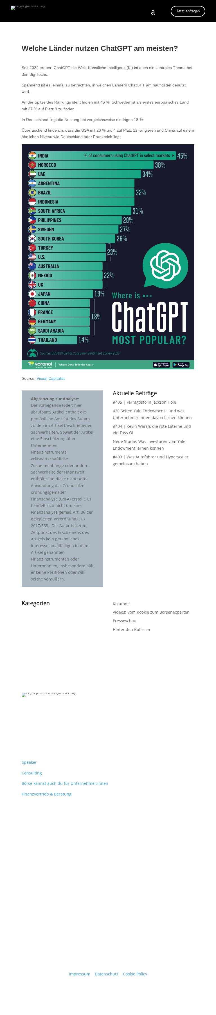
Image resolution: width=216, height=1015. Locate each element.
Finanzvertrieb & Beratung (46, 794)
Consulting (32, 773)
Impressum (79, 974)
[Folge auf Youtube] (37, 727)
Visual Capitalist (51, 378)
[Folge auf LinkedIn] (26, 727)
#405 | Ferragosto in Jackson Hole (144, 402)
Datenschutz (106, 974)
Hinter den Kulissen (131, 629)
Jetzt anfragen (188, 11)
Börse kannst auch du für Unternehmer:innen (65, 783)
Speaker (29, 762)
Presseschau (124, 620)
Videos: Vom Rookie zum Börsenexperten (151, 612)
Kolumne (121, 603)
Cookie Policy (135, 974)
